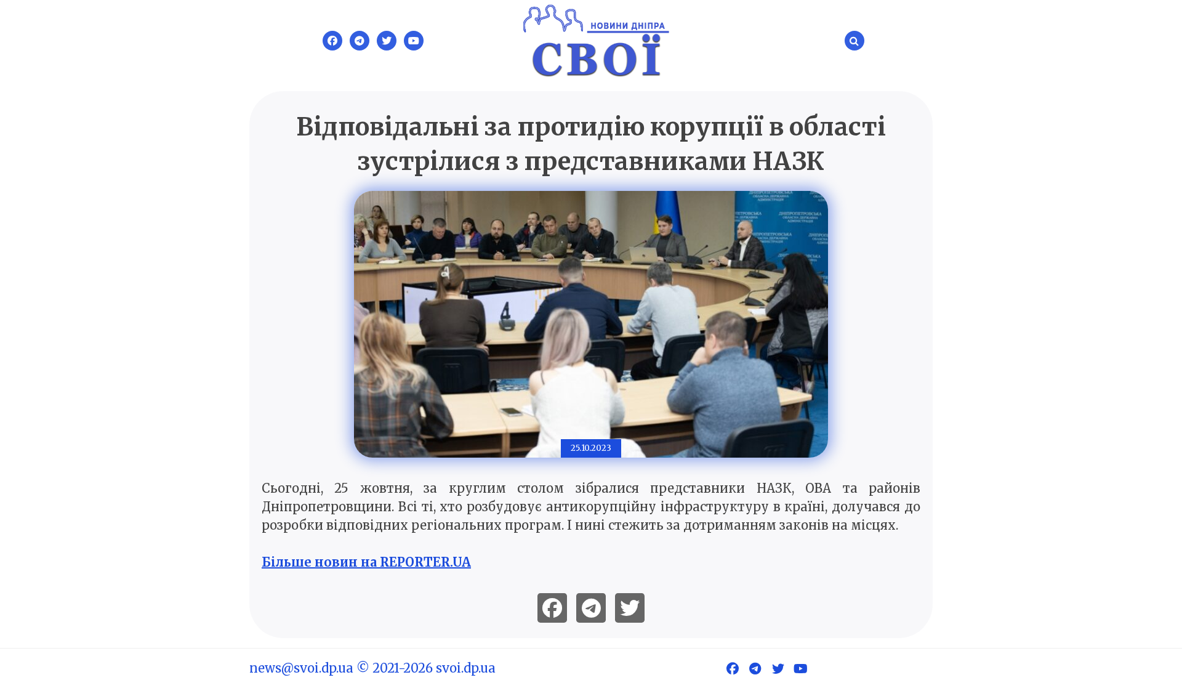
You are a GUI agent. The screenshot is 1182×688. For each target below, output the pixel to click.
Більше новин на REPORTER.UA (366, 562)
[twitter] (630, 608)
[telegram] (591, 608)
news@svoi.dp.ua (301, 668)
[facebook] (552, 608)
